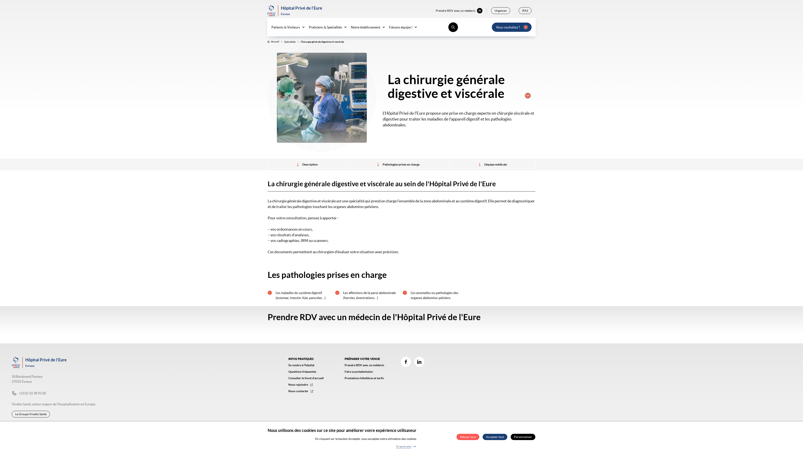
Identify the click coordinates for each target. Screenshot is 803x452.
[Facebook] (406, 362)
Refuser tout (468, 437)
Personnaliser (523, 437)
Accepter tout (495, 437)
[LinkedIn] (419, 362)
